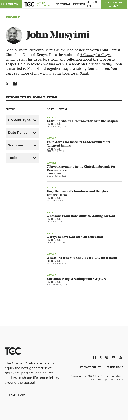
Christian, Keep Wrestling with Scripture (76, 279)
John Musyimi (54, 124)
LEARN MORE (17, 395)
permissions (114, 367)
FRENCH (79, 4)
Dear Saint (79, 73)
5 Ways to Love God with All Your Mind (75, 237)
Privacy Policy (91, 367)
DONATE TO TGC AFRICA (114, 4)
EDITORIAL (63, 4)
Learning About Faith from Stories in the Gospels (82, 121)
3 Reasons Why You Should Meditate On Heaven (82, 258)
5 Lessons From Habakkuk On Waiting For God (81, 216)
